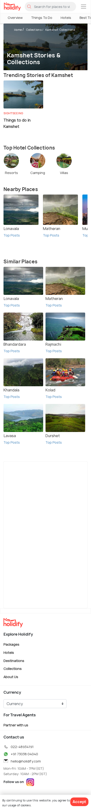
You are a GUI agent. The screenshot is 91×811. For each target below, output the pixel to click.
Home (18, 30)
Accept (79, 801)
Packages (11, 644)
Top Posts (12, 235)
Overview (15, 17)
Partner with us (16, 725)
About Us (11, 676)
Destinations (14, 660)
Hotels (66, 17)
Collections (34, 30)
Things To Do (41, 17)
